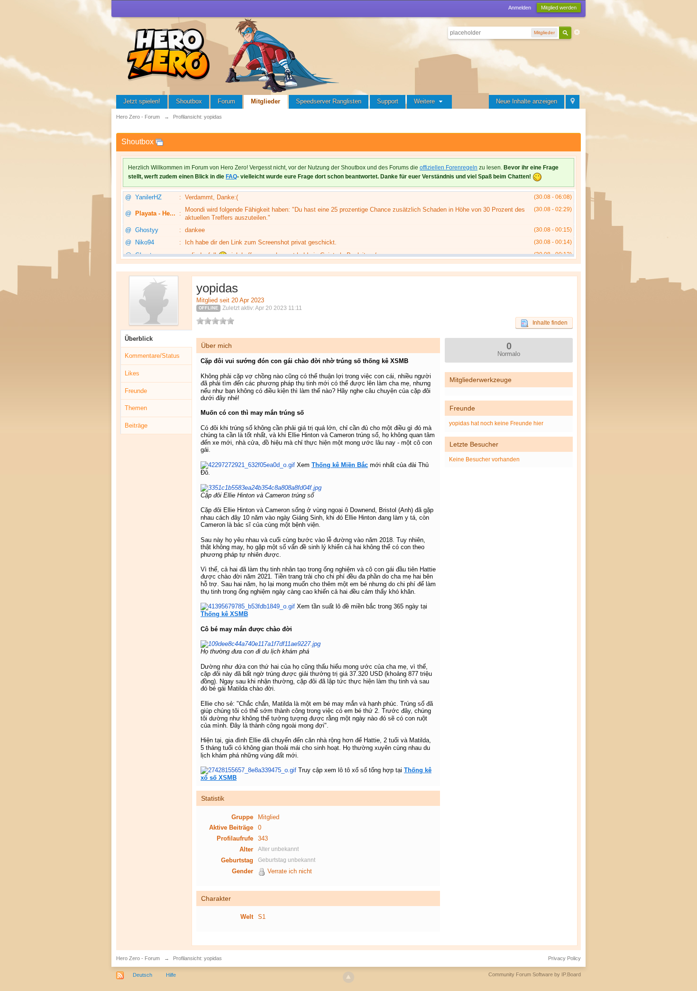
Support (387, 101)
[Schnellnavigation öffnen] (572, 102)
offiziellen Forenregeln (448, 167)
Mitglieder (265, 101)
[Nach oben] (348, 977)
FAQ (231, 176)
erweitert (577, 32)
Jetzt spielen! (141, 101)
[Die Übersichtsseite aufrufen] (234, 54)
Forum (226, 101)
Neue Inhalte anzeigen (526, 101)
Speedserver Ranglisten (328, 101)
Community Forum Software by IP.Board (534, 974)
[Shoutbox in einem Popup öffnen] (159, 142)
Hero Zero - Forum (138, 958)
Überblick (139, 338)
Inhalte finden (548, 322)
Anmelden (519, 7)
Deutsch (142, 975)
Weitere (425, 101)
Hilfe (171, 975)
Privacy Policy (564, 958)
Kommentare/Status (152, 355)
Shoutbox (189, 101)
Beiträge (136, 425)
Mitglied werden (559, 7)
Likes (132, 373)
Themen (136, 407)
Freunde (136, 390)
